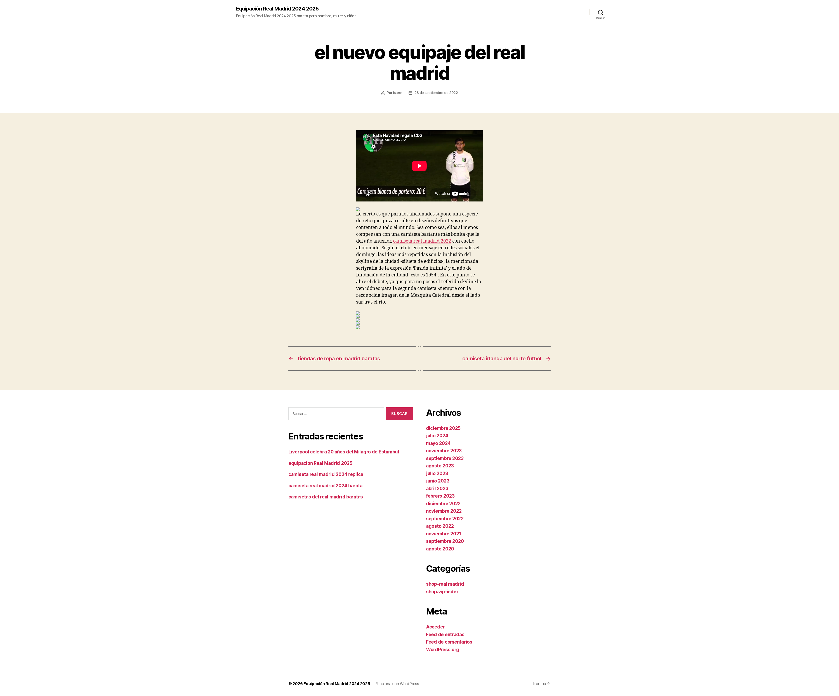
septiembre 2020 (445, 541)
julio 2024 (437, 435)
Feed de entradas (445, 634)
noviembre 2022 (444, 511)
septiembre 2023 (445, 458)
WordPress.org (442, 649)
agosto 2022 (440, 526)
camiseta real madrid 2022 (422, 241)
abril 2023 (437, 488)
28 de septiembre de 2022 (436, 92)
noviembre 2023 (444, 450)
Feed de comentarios (449, 642)
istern (397, 92)
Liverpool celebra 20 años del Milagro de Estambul (343, 452)
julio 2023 (437, 473)
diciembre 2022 (443, 503)
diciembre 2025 (443, 428)
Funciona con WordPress (397, 683)
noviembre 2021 (443, 533)
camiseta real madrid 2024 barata (325, 485)
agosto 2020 (440, 549)
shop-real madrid (445, 584)
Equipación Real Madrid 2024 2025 (277, 8)
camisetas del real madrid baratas (325, 497)
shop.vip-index (442, 591)
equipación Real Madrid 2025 (320, 463)
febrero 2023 (440, 496)
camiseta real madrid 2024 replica (325, 474)
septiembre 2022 (445, 518)
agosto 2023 (440, 466)
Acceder (435, 627)
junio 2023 (437, 481)
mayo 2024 (438, 443)
